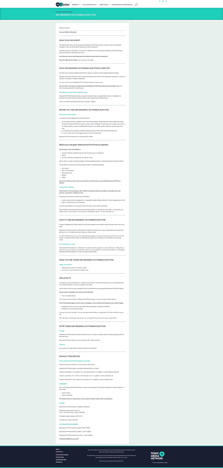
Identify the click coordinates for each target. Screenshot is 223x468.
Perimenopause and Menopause (122, 4)
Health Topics (103, 4)
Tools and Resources (89, 4)
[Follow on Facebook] (160, 1)
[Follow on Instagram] (163, 1)
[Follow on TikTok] (166, 1)
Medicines (75, 4)
